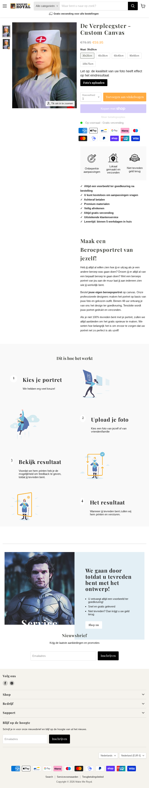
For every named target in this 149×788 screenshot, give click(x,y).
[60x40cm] (119, 59)
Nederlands (106, 755)
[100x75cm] (88, 67)
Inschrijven (108, 656)
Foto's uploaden (93, 82)
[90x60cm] (134, 59)
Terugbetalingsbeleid (93, 776)
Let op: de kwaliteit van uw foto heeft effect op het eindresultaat (111, 73)
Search (49, 776)
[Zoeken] (133, 6)
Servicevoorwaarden (67, 776)
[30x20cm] (87, 59)
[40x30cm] (103, 59)
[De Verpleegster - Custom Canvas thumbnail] (6, 31)
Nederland (131, 755)
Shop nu (94, 625)
